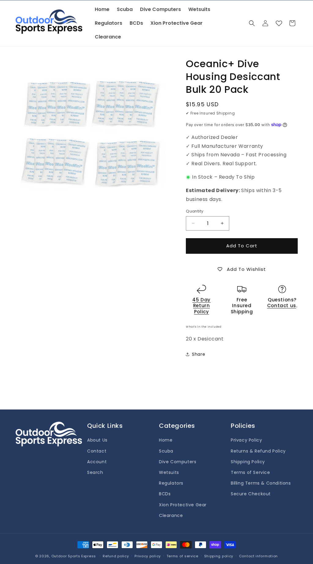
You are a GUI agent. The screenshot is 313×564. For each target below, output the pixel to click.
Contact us (281, 305)
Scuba (166, 451)
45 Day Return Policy (201, 306)
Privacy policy (147, 556)
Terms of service (182, 556)
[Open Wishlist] (278, 23)
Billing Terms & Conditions (261, 483)
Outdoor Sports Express (74, 556)
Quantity (194, 211)
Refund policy (116, 556)
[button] (252, 23)
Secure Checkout (251, 494)
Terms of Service (250, 472)
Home (165, 440)
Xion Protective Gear (183, 505)
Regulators (171, 483)
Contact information (258, 556)
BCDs (165, 494)
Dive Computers (177, 462)
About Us (97, 440)
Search (95, 472)
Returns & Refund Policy (258, 451)
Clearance (171, 515)
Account (97, 462)
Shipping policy (219, 556)
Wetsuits (169, 472)
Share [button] (198, 354)
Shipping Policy (248, 462)
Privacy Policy (246, 440)
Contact (96, 451)
